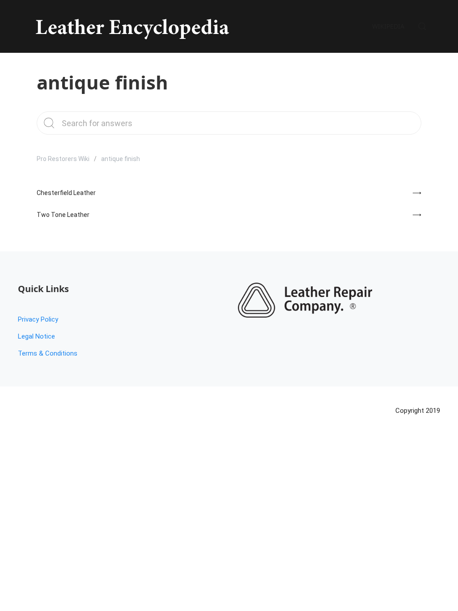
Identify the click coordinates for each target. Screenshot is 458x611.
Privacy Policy (38, 319)
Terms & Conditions (47, 353)
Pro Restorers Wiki (63, 158)
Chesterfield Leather (66, 192)
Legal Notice (36, 336)
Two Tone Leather (63, 214)
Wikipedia (388, 26)
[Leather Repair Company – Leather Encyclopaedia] (131, 26)
